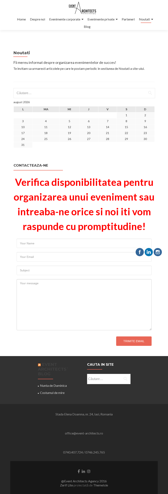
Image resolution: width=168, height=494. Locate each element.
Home (21, 19)
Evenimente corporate (64, 19)
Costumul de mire (52, 393)
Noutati (144, 19)
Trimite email (133, 341)
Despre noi (37, 19)
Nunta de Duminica (53, 385)
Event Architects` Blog (53, 369)
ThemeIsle (100, 485)
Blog (87, 26)
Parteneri (128, 19)
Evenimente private (101, 19)
